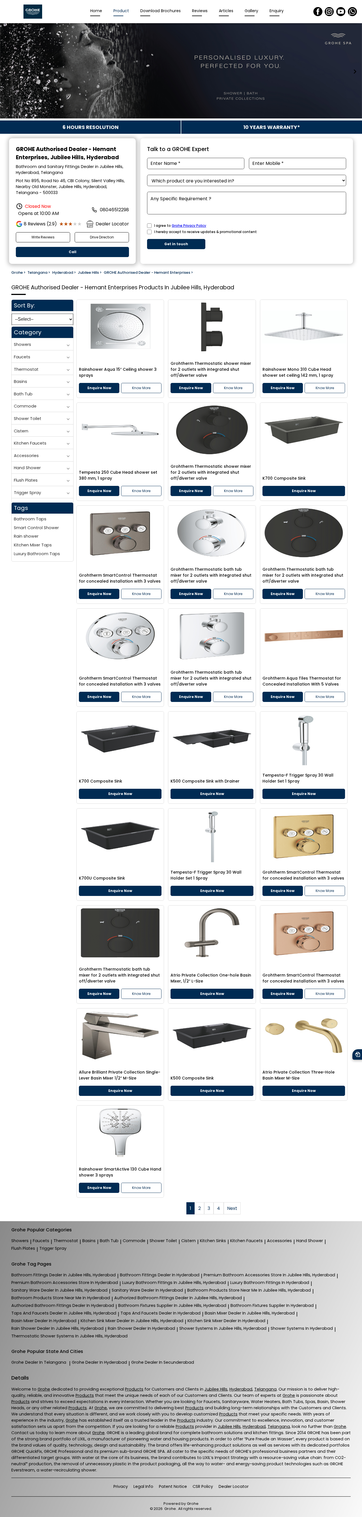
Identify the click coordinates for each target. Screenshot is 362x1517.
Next (232, 1208)
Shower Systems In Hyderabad (302, 1328)
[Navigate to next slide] (355, 71)
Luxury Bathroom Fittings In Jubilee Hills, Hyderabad (174, 1282)
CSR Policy (203, 1486)
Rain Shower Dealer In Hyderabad (141, 1328)
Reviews (200, 11)
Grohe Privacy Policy (189, 225)
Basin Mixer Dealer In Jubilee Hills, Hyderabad (250, 1313)
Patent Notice (173, 1486)
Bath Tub (23, 394)
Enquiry (277, 11)
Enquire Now (99, 387)
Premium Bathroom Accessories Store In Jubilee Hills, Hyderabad (269, 1275)
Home (96, 11)
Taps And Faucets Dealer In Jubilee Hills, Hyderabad (63, 1313)
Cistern (21, 431)
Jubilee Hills (215, 1389)
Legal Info (143, 1486)
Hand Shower (27, 468)
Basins (20, 381)
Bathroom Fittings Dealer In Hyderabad (159, 1275)
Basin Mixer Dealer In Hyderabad (43, 1321)
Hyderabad (240, 1389)
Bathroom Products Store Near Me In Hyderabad (60, 1298)
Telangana (265, 1389)
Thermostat (26, 369)
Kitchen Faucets (30, 443)
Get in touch (176, 244)
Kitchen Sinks (213, 1241)
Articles (226, 11)
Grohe (38, 1362)
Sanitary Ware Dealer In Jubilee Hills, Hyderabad (59, 1290)
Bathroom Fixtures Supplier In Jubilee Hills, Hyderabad (172, 1305)
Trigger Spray (27, 492)
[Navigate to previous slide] (7, 71)
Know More (141, 387)
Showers (22, 344)
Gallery (251, 11)
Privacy (120, 1486)
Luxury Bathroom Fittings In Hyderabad (269, 1282)
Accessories (26, 455)
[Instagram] (329, 12)
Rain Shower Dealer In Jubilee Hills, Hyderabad (57, 1328)
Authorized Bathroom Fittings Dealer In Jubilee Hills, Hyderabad (178, 1298)
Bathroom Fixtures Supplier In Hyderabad (272, 1305)
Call (72, 251)
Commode (25, 406)
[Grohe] (33, 12)
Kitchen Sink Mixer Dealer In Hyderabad (226, 1321)
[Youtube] (341, 12)
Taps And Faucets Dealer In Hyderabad (160, 1313)
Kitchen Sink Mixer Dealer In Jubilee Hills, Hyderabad (132, 1321)
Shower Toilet (27, 418)
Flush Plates (26, 480)
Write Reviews (43, 237)
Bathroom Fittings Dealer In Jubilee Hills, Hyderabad (63, 1275)
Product (121, 11)
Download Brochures (160, 11)
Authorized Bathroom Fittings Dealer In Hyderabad (62, 1305)
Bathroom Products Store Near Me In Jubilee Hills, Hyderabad (249, 1290)
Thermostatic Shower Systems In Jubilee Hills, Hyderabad (69, 1336)
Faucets (22, 357)
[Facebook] (318, 12)
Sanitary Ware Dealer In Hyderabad (147, 1290)
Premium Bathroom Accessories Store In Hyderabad (64, 1282)
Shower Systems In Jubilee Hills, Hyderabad (222, 1328)
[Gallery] (181, 71)
